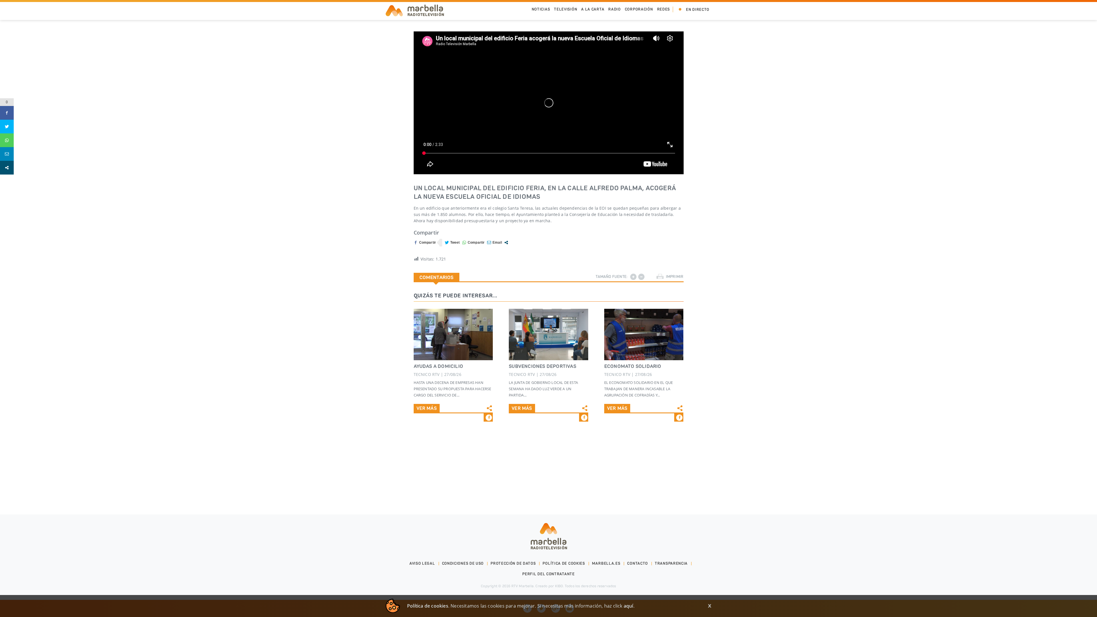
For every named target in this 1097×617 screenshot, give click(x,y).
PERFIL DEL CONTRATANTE (548, 574)
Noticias (541, 9)
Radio (614, 9)
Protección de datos (513, 563)
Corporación (639, 9)
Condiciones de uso (463, 563)
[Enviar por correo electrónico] (494, 243)
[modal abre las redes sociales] (506, 243)
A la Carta (592, 9)
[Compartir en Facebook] (425, 243)
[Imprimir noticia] (660, 276)
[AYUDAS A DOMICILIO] (453, 334)
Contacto (637, 563)
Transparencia (671, 563)
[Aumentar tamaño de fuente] (633, 277)
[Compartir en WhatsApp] (473, 243)
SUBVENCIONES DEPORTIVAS (542, 366)
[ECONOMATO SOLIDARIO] (644, 334)
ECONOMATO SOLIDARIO (632, 366)
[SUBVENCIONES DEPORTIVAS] (548, 334)
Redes (663, 9)
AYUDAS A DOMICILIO (438, 366)
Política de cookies (564, 563)
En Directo (697, 9)
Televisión (565, 9)
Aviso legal (422, 563)
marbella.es (606, 563)
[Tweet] (452, 243)
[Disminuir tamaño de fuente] (641, 277)
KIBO (559, 586)
